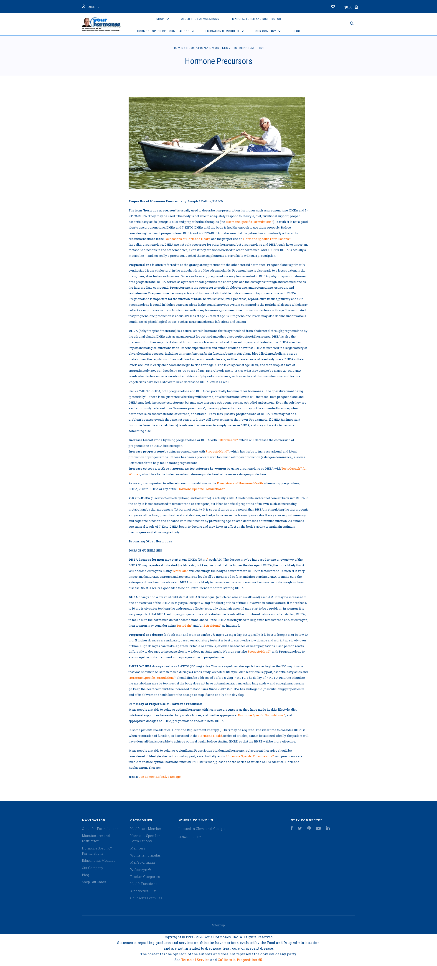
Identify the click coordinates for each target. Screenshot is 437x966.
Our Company (266, 31)
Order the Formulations (200, 18)
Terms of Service (195, 959)
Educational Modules (223, 31)
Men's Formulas (142, 862)
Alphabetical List (143, 891)
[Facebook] (292, 828)
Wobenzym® (140, 869)
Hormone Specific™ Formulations (164, 31)
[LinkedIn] (328, 828)
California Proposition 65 (240, 959)
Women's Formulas (145, 855)
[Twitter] (300, 828)
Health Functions (143, 884)
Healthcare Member (145, 828)
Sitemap (218, 925)
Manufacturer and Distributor (256, 18)
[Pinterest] (309, 828)
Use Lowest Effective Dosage (159, 777)
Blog (296, 31)
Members (137, 848)
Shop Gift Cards (94, 882)
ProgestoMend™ (217, 451)
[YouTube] (318, 828)
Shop (160, 18)
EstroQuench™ (228, 440)
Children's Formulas (146, 898)
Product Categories (145, 876)
